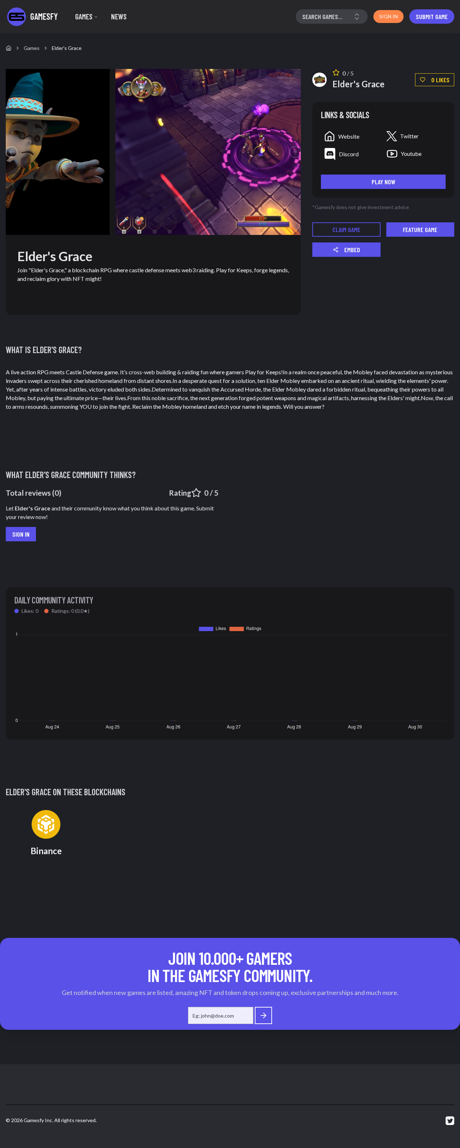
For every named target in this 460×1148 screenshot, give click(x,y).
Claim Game (346, 229)
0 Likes (440, 80)
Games (83, 16)
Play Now (383, 182)
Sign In (20, 534)
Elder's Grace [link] (67, 48)
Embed (352, 250)
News (118, 16)
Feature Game (420, 229)
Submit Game (432, 16)
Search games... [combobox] (322, 16)
